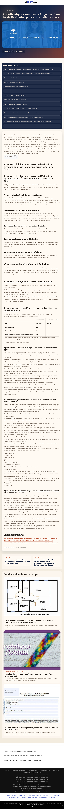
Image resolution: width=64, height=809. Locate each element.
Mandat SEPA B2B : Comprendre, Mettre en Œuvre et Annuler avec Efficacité (31, 728)
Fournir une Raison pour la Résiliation (13, 91)
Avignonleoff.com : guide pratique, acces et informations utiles (20, 795)
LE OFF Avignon (45, 791)
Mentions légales (45, 770)
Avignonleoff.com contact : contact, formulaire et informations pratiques (23, 755)
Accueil (7, 770)
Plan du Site (56, 770)
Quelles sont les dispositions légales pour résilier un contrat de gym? (22, 113)
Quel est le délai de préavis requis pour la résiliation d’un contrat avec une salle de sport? (27, 121)
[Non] (62, 805)
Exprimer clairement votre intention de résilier (16, 86)
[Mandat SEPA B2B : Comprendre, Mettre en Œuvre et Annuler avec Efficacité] (32, 703)
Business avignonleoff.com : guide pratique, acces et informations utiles (38, 797)
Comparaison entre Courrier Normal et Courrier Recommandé (20, 108)
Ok (32, 806)
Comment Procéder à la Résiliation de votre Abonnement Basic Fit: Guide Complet (31, 543)
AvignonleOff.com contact (18, 770)
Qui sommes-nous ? (33, 770)
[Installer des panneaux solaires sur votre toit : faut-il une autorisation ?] (32, 650)
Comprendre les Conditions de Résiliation (15, 78)
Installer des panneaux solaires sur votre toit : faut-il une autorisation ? (29, 675)
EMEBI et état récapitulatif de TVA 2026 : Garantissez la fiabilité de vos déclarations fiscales (29, 621)
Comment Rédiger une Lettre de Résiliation (15, 104)
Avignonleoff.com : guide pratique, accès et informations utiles (20, 751)
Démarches (10, 11)
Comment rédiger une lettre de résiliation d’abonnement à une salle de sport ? (24, 117)
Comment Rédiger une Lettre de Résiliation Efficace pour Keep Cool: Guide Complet (31, 538)
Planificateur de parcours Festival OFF (32, 772)
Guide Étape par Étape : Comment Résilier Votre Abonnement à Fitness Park (28, 541)
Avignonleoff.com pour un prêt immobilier (32, 788)
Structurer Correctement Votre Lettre (14, 82)
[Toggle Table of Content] (14, 156)
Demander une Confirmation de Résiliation (15, 95)
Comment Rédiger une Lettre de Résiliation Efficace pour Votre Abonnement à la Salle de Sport (29, 69)
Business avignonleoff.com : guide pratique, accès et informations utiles (22, 760)
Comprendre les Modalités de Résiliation (15, 99)
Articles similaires (9, 126)
